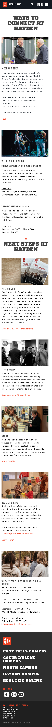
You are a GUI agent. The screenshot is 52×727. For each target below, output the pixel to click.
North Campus (20, 667)
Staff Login (8, 717)
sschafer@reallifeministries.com (18, 533)
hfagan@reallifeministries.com (17, 624)
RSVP (4, 119)
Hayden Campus (21, 674)
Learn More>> (9, 540)
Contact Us (8, 707)
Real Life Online (22, 680)
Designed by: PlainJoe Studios (16, 722)
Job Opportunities (11, 709)
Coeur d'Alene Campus (19, 659)
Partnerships (9, 713)
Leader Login (9, 715)
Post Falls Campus (25, 651)
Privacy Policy (10, 711)
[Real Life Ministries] (12, 4)
